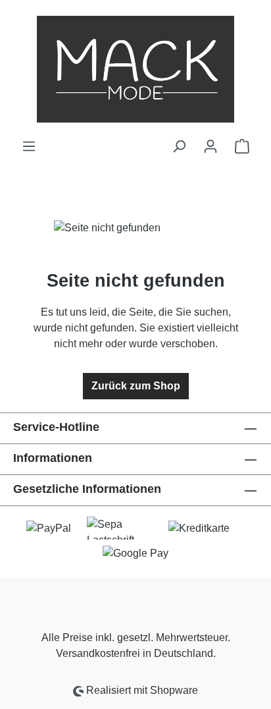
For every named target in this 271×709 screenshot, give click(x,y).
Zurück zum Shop (135, 385)
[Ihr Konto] (210, 146)
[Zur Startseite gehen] (135, 69)
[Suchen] (179, 146)
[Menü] (29, 146)
